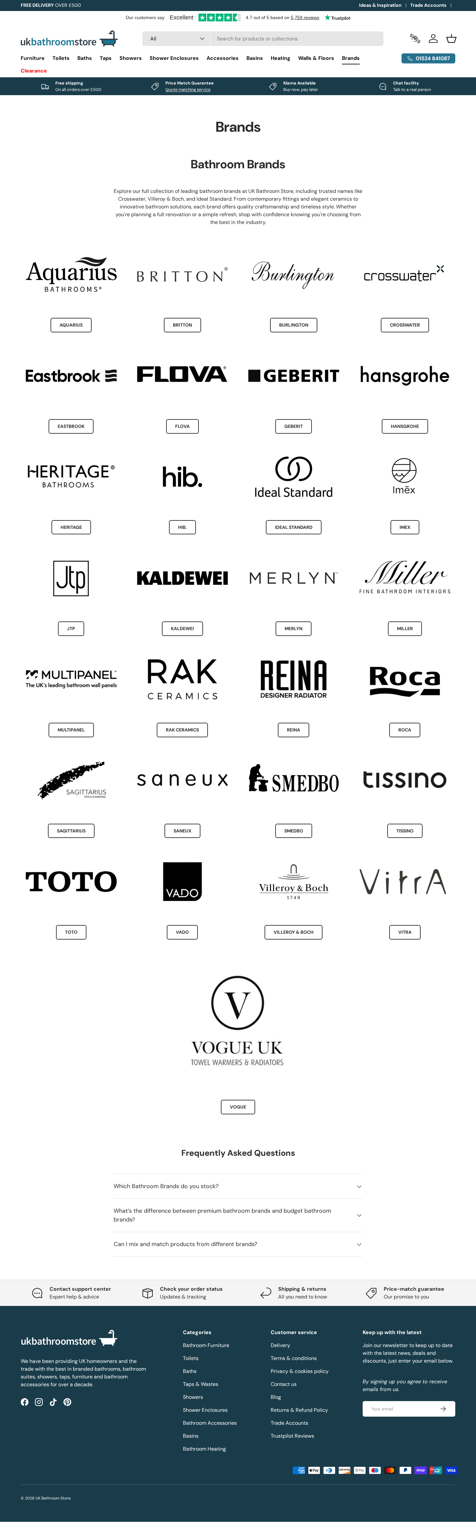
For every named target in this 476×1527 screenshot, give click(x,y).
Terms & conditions (294, 1358)
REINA (293, 729)
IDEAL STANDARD (293, 527)
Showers (130, 58)
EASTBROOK (71, 426)
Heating (280, 58)
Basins (254, 58)
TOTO (71, 932)
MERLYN (293, 628)
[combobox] (263, 38)
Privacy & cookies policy (300, 1371)
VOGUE (238, 1107)
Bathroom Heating (204, 1448)
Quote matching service (187, 89)
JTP (71, 628)
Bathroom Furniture (206, 1345)
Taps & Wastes (200, 1384)
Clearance (34, 70)
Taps (106, 58)
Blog (276, 1397)
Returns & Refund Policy (299, 1410)
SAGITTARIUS (71, 831)
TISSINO (405, 831)
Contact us (284, 1384)
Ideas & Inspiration (380, 5)
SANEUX (182, 831)
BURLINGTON (293, 325)
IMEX (405, 527)
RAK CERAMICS (182, 729)
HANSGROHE (405, 426)
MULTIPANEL (71, 729)
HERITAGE (71, 527)
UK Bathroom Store (53, 1498)
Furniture (33, 58)
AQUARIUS (71, 325)
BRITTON (182, 325)
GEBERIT (293, 426)
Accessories (223, 58)
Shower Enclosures (174, 58)
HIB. (182, 527)
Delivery (280, 1345)
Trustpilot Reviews (292, 1435)
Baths (84, 58)
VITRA (405, 932)
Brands (351, 58)
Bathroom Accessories (210, 1423)
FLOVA (182, 426)
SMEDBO (293, 831)
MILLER (405, 628)
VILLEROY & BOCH (293, 932)
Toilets (61, 58)
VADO (182, 932)
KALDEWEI (182, 628)
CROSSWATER (405, 325)
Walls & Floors (316, 58)
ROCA (404, 729)
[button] (451, 38)
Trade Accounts (428, 5)
